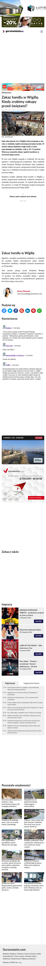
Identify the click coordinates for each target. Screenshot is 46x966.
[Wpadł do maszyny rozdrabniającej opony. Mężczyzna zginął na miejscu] (34, 855)
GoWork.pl (6, 959)
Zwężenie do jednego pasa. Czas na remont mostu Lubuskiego (22, 698)
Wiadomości (7, 93)
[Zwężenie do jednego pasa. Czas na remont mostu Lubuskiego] (12, 814)
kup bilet (39, 621)
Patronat (20, 954)
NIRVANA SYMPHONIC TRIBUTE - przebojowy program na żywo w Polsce (32, 612)
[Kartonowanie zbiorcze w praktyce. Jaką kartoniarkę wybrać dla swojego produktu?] (12, 794)
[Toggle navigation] (41, 32)
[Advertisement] (23, 59)
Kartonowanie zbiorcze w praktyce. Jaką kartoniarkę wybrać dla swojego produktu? (23, 688)
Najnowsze (10, 683)
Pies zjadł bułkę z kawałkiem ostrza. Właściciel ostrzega (24, 713)
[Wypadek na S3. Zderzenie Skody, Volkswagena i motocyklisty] (34, 794)
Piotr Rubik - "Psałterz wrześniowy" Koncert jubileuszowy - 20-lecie (28, 664)
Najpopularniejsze (32, 683)
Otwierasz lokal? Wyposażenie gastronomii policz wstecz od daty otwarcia (24, 732)
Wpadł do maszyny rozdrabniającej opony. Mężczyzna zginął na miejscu (23, 727)
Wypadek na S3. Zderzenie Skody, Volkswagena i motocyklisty (22, 693)
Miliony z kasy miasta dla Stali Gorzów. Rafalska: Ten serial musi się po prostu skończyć (25, 708)
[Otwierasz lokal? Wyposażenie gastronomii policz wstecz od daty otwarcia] (12, 877)
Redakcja (6, 954)
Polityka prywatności (28, 959)
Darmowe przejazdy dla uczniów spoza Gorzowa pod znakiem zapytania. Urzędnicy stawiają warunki (23, 722)
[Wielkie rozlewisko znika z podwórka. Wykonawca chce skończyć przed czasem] (34, 834)
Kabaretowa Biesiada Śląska (30, 630)
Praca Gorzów (20, 956)
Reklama (13, 954)
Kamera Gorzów (30, 954)
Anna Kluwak (23, 291)
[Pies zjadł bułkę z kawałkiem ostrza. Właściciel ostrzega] (12, 834)
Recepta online (31, 956)
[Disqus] (23, 352)
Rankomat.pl (15, 959)
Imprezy (7, 604)
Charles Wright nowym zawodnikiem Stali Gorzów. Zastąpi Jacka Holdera (25, 703)
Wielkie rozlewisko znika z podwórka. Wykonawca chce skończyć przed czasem (24, 716)
